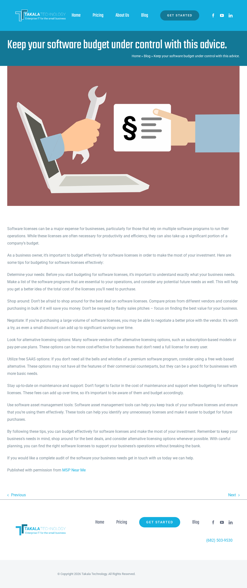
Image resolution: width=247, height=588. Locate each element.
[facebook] (213, 15)
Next (232, 495)
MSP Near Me (74, 470)
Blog (147, 56)
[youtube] (222, 15)
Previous (18, 495)
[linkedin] (231, 15)
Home (136, 56)
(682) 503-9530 (219, 540)
